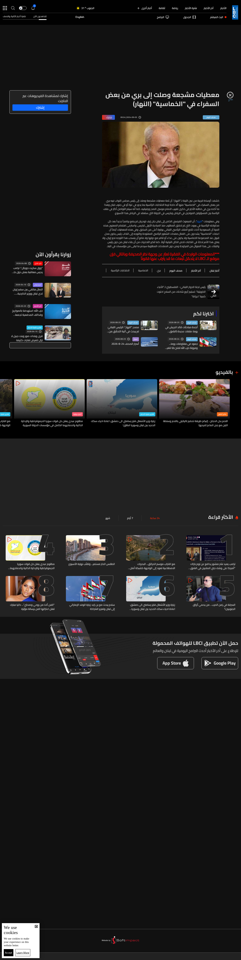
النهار (199, 221)
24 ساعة (155, 518)
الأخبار (223, 8)
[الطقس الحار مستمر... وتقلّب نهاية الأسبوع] (90, 552)
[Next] (4, 403)
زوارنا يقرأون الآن (53, 254)
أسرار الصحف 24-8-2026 (125, 344)
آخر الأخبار (209, 8)
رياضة (175, 8)
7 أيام (130, 518)
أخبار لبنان (37, 285)
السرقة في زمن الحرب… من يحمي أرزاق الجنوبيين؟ (214, 607)
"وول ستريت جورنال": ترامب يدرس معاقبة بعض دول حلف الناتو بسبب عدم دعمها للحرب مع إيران (27, 270)
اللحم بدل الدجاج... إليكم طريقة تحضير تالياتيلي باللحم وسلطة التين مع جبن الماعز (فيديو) (195, 423)
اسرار (136, 339)
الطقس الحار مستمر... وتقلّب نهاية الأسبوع (92, 564)
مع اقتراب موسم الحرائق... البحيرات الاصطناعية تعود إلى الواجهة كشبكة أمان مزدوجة (152, 566)
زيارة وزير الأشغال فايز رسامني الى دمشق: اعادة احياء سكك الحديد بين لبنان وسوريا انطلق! (123, 423)
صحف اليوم (191, 322)
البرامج (160, 17)
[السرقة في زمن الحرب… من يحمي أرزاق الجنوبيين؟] (210, 593)
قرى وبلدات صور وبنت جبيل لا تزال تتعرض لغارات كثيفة (27, 338)
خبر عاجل (38, 263)
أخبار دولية (77, 414)
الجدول (187, 17)
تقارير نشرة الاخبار (34, 327)
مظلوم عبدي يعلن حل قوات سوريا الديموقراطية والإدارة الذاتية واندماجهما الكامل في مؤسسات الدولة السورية (52, 423)
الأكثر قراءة (220, 517)
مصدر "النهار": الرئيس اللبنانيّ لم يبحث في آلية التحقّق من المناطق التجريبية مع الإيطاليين (122, 329)
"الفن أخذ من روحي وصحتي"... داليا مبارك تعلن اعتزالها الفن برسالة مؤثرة (32, 607)
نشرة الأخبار (191, 8)
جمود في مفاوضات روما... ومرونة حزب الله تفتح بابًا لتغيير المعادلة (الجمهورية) (181, 346)
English (80, 17)
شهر (107, 518)
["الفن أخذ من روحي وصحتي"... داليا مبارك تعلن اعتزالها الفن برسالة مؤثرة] (30, 593)
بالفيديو (224, 372)
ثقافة (162, 8)
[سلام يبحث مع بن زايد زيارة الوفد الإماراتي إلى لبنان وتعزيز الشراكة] (90, 593)
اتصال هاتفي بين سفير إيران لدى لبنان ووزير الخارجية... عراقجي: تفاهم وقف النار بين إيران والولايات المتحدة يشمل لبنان (27, 291)
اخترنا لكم (203, 313)
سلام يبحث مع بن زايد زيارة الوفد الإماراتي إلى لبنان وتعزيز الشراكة (92, 607)
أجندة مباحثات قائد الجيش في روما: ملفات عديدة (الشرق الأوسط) (181, 329)
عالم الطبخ (222, 414)
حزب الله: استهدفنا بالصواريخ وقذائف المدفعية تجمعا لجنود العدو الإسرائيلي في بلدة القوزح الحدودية (27, 313)
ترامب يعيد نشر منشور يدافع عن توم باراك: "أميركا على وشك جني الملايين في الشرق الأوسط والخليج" (212, 566)
